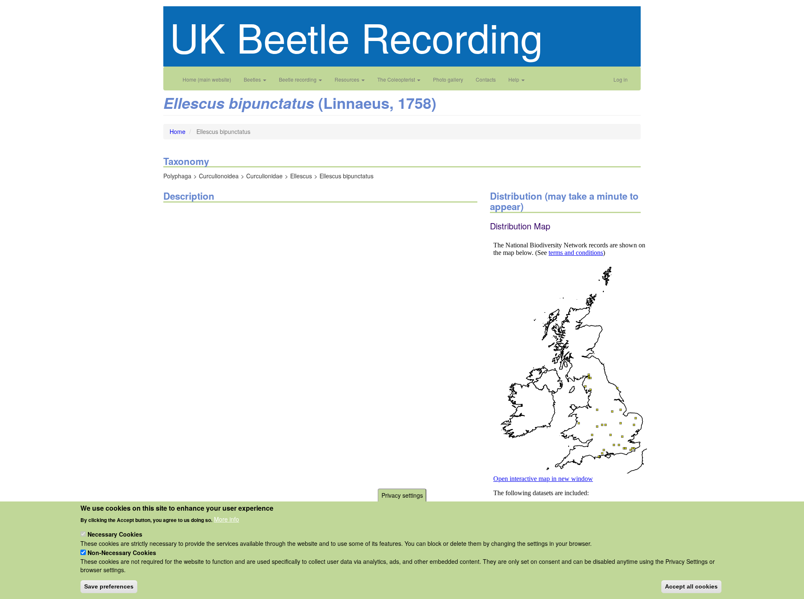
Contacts (486, 79)
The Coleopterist (396, 79)
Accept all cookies (691, 586)
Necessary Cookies (115, 534)
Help (514, 79)
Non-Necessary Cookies (122, 552)
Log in (620, 79)
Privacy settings (402, 495)
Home (178, 131)
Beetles (253, 79)
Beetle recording (298, 79)
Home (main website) (207, 79)
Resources (348, 79)
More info (226, 519)
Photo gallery (448, 79)
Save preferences (109, 586)
